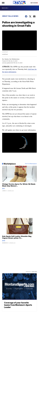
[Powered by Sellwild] (34, 271)
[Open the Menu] (3, 2)
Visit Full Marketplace (31, 163)
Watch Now (34, 2)
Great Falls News (10, 16)
